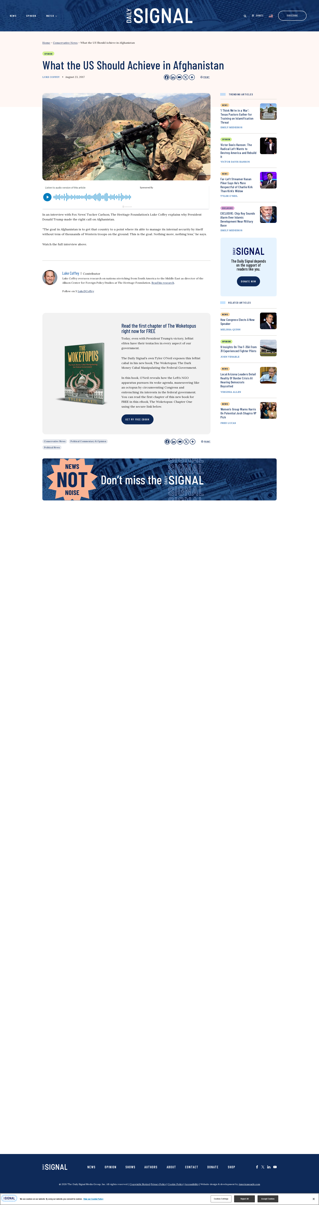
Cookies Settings (221, 1198)
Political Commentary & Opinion (88, 441)
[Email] (180, 441)
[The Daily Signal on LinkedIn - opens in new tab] (269, 1167)
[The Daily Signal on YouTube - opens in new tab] (275, 1167)
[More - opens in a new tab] (192, 77)
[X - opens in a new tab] (185, 77)
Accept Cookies (267, 1198)
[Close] (313, 1199)
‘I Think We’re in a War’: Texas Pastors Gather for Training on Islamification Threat (236, 116)
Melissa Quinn (230, 329)
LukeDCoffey (86, 291)
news (225, 105)
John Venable (229, 356)
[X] (186, 441)
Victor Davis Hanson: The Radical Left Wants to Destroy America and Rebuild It (238, 151)
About (171, 1167)
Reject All (245, 1198)
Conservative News (65, 42)
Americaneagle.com (249, 1184)
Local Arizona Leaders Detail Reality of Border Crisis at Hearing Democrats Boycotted (238, 380)
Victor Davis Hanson (235, 161)
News (13, 15)
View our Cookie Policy (93, 1199)
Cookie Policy (175, 1184)
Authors (151, 1167)
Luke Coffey (50, 77)
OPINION (226, 341)
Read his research (163, 282)
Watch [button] (50, 15)
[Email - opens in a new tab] (179, 77)
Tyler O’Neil (229, 195)
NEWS (225, 314)
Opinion (31, 15)
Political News (52, 447)
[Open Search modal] (245, 16)
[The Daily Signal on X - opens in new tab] (262, 1166)
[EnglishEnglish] (271, 15)
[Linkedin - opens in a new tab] (173, 77)
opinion (226, 139)
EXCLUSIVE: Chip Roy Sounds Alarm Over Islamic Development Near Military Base (237, 219)
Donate (213, 1167)
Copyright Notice (140, 1184)
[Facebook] (167, 441)
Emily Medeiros (231, 127)
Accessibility (192, 1184)
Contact (191, 1167)
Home (46, 42)
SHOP (231, 1167)
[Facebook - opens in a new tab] (166, 77)
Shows (130, 1167)
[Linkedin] (173, 441)
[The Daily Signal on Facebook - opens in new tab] (257, 1167)
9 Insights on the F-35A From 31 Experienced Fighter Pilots (238, 349)
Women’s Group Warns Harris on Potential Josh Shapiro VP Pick (238, 413)
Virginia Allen (230, 391)
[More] (192, 441)
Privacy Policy (158, 1184)
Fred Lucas (228, 423)
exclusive (227, 208)
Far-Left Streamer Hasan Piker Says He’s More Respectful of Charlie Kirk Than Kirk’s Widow (236, 185)
